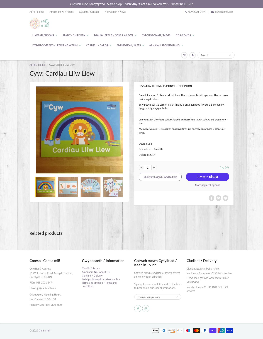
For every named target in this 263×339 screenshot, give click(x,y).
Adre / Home (37, 11)
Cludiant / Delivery (92, 275)
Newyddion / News (115, 11)
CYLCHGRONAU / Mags (156, 35)
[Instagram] (145, 308)
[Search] (230, 55)
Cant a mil (44, 330)
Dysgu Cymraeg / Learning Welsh (55, 45)
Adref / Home (37, 64)
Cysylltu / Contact (89, 11)
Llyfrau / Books (43, 35)
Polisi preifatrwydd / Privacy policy (101, 279)
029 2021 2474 (197, 11)
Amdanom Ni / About (62, 11)
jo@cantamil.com (224, 11)
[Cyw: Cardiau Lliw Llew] (79, 130)
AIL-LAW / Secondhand (164, 45)
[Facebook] (137, 308)
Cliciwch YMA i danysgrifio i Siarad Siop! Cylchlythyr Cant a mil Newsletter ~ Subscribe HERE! (131, 4)
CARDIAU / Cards (97, 45)
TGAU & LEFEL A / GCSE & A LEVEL (113, 35)
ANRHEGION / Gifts (128, 45)
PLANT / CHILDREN (73, 35)
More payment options (207, 185)
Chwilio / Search (91, 268)
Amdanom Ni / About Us (95, 271)
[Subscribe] (177, 297)
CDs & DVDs (183, 35)
